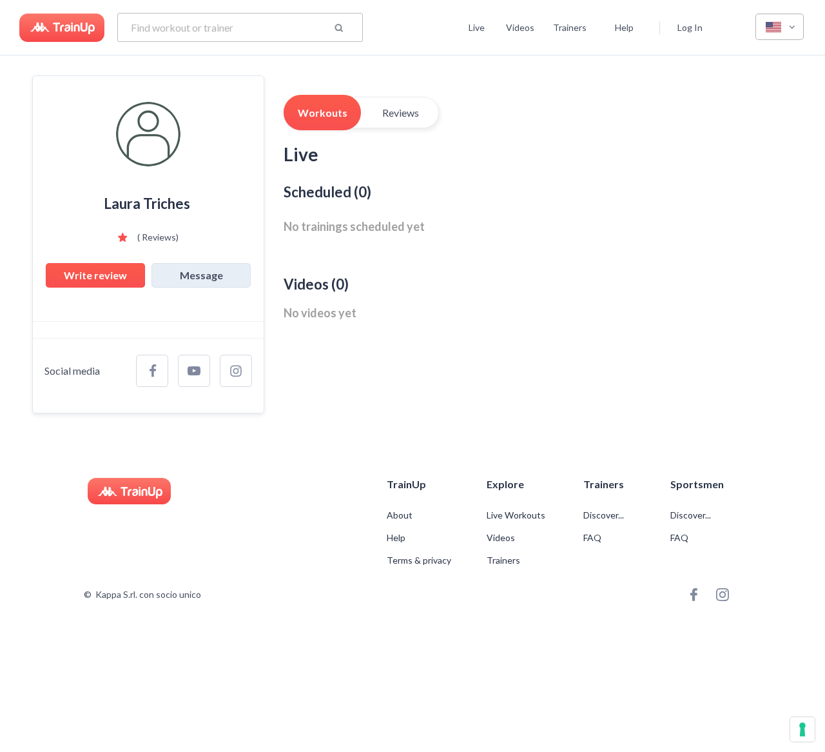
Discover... (604, 515)
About (399, 515)
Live (477, 27)
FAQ (592, 538)
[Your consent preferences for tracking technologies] (802, 729)
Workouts (322, 112)
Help (624, 27)
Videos (520, 27)
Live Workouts (516, 515)
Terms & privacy (419, 560)
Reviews (400, 112)
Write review (95, 275)
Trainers (570, 27)
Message (201, 275)
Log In (690, 27)
